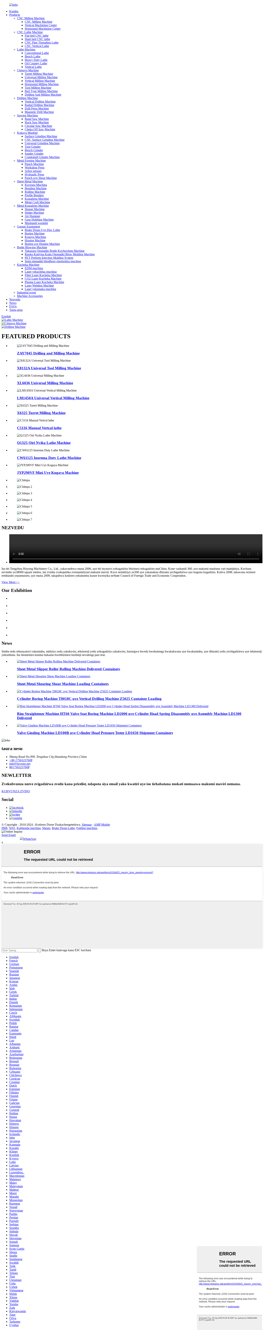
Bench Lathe (32, 56)
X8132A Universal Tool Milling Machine (49, 368)
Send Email (9, 835)
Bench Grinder (34, 150)
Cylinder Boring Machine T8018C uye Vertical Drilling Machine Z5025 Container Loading (89, 699)
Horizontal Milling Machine (42, 84)
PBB (5, 828)
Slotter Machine (34, 212)
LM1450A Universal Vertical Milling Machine (53, 398)
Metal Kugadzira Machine (33, 205)
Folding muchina (86, 828)
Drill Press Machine (37, 108)
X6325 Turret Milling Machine (41, 413)
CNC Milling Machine (31, 18)
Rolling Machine (35, 191)
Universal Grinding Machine (42, 143)
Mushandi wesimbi (36, 223)
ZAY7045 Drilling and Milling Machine (48, 353)
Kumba (13, 11)
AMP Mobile (102, 824)
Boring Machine (35, 233)
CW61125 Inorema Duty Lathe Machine (49, 458)
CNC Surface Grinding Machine (45, 139)
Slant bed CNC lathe (37, 39)
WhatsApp (29, 839)
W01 (12, 828)
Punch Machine (34, 164)
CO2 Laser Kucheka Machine (43, 278)
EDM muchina (34, 268)
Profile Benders (34, 195)
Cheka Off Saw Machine (40, 129)
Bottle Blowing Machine (32, 247)
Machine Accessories (30, 296)
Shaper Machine (35, 209)
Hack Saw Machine (37, 122)
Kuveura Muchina (36, 185)
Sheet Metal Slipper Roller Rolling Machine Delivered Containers (68, 669)
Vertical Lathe (33, 66)
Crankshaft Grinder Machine (42, 157)
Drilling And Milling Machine (43, 94)
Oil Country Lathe (36, 63)
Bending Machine (36, 188)
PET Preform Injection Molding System (49, 257)
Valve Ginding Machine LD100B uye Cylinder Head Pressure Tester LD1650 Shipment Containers (95, 733)
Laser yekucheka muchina (41, 271)
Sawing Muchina (27, 115)
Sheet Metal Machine (30, 181)
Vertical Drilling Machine (40, 101)
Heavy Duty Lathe (36, 60)
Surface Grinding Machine (41, 136)
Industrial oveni (26, 292)
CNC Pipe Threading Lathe (42, 42)
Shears (46, 828)
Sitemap (87, 824)
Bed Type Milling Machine (41, 91)
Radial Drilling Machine (39, 105)
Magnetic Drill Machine (39, 112)
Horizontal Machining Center (42, 28)
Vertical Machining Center (41, 25)
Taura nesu (16, 309)
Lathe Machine (26, 49)
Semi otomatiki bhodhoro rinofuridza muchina (53, 261)
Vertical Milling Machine (40, 80)
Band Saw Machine (37, 119)
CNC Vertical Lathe (37, 46)
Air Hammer (32, 216)
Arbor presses (33, 171)
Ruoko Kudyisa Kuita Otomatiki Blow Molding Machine (60, 254)
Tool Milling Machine (38, 87)
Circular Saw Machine (38, 125)
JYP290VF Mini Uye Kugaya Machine (48, 473)
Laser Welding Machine (39, 285)
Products (14, 14)
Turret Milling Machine (39, 73)
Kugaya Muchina (35, 237)
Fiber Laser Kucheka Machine (43, 275)
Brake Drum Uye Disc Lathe (42, 230)
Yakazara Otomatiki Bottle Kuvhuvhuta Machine (54, 250)
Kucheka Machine (28, 264)
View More (11, 582)
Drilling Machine (27, 98)
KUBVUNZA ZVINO (16, 791)
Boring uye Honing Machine (42, 244)
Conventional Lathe (37, 53)
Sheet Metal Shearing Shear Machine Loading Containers (63, 684)
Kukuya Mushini (27, 132)
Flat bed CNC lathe (37, 35)
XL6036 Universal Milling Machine (45, 383)
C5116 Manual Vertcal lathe (39, 428)
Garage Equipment (28, 226)
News (12, 303)
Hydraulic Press (34, 174)
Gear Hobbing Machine (39, 219)
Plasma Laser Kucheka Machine (44, 282)
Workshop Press (34, 167)
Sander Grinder (34, 153)
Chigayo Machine (28, 70)
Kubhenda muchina (29, 828)
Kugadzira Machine (37, 198)
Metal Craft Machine (37, 202)
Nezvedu (14, 299)
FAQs (13, 306)
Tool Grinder (33, 146)
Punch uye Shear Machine (41, 178)
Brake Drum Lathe (63, 828)
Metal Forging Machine (31, 160)
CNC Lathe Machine (30, 32)
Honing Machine (35, 240)
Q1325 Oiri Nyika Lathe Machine (44, 443)
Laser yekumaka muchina (40, 289)
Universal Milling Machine (41, 77)
